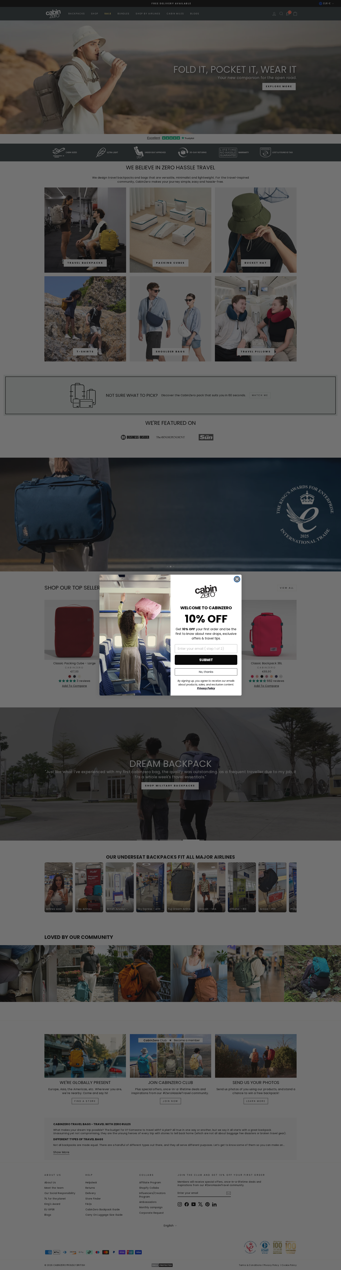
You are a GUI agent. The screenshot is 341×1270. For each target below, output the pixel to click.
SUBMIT (206, 659)
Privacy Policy (206, 688)
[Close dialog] (237, 579)
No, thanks (206, 672)
